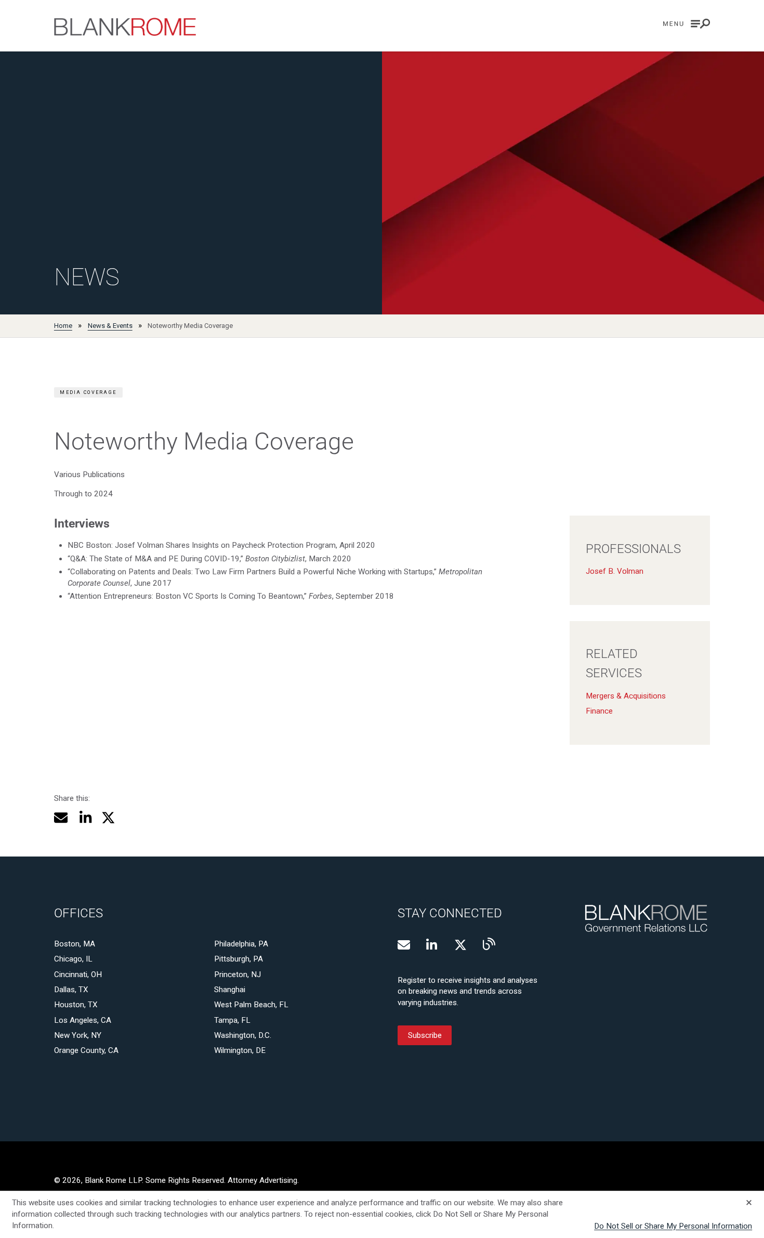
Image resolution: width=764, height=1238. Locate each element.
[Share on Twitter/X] (108, 818)
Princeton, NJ (237, 974)
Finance (599, 711)
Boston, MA (74, 944)
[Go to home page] (125, 27)
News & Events (110, 326)
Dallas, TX (71, 989)
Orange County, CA (86, 1050)
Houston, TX (76, 1004)
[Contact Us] (404, 945)
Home (63, 326)
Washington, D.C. (242, 1035)
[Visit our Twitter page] (460, 945)
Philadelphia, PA (241, 944)
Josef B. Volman (614, 571)
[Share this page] (61, 818)
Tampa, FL (232, 1020)
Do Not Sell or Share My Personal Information (673, 1226)
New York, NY (77, 1035)
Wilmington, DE (240, 1050)
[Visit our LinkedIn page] (432, 945)
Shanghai (229, 989)
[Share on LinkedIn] (85, 818)
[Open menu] (686, 24)
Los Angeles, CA (82, 1020)
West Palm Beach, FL (251, 1004)
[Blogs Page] (489, 944)
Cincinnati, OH (78, 974)
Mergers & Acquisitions (626, 696)
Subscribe (425, 1035)
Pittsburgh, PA (238, 959)
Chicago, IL (73, 959)
